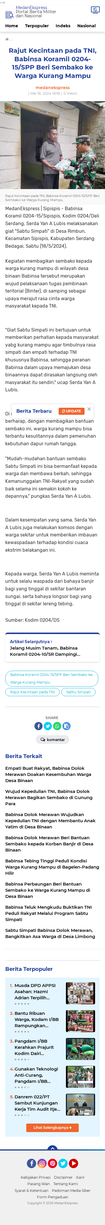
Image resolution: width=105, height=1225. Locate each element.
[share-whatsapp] (57, 726)
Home (11, 25)
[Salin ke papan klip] (66, 726)
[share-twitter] (48, 726)
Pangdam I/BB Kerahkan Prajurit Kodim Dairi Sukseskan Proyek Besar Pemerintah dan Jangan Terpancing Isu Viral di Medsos (36, 1047)
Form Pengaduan (52, 1197)
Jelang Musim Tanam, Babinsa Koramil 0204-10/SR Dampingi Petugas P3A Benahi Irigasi (44, 651)
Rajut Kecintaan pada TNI (32, 692)
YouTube (77, 1170)
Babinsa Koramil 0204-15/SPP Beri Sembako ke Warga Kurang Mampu (51, 678)
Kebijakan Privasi (35, 1177)
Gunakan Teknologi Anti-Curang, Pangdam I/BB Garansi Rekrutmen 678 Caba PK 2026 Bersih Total (36, 1075)
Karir (80, 1177)
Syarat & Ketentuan (31, 1190)
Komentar (55, 740)
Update (73, 411)
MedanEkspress (31, 7)
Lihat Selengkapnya (51, 1127)
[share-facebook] (38, 726)
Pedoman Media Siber (71, 1190)
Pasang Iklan (38, 1184)
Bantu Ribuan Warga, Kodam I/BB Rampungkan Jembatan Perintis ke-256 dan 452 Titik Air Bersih (37, 1019)
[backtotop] (52, 1150)
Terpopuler (37, 25)
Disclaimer (63, 1177)
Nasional (86, 25)
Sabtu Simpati (78, 692)
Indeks (63, 25)
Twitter (65, 1170)
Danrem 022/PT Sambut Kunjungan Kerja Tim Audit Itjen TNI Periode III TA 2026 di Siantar (37, 1103)
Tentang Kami (65, 1184)
